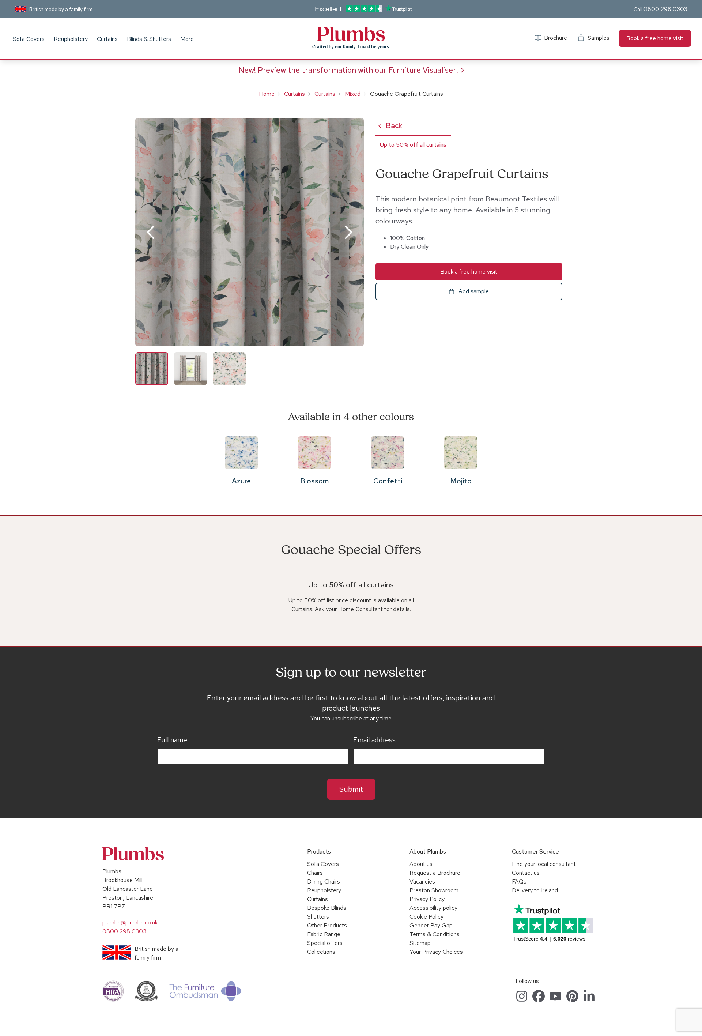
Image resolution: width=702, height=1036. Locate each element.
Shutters (318, 916)
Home (267, 94)
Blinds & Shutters (149, 39)
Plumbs (351, 34)
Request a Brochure (435, 873)
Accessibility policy (433, 908)
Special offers (325, 943)
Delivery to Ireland (535, 890)
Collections (321, 952)
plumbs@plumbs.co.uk (130, 922)
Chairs (315, 873)
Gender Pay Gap (431, 925)
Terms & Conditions (435, 934)
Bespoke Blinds (326, 908)
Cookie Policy (427, 916)
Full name (172, 740)
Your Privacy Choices (436, 952)
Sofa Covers (29, 39)
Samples (598, 38)
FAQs (519, 881)
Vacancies (422, 881)
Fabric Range (323, 934)
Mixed (353, 94)
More (187, 39)
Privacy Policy (427, 899)
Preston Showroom (434, 890)
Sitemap (420, 943)
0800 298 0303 (665, 9)
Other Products (327, 925)
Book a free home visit (654, 38)
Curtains (107, 39)
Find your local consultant (544, 864)
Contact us (526, 873)
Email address (374, 740)
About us (421, 864)
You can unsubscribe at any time (351, 718)
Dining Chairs (323, 881)
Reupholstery (71, 39)
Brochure (555, 38)
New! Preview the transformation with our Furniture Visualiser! (348, 70)
